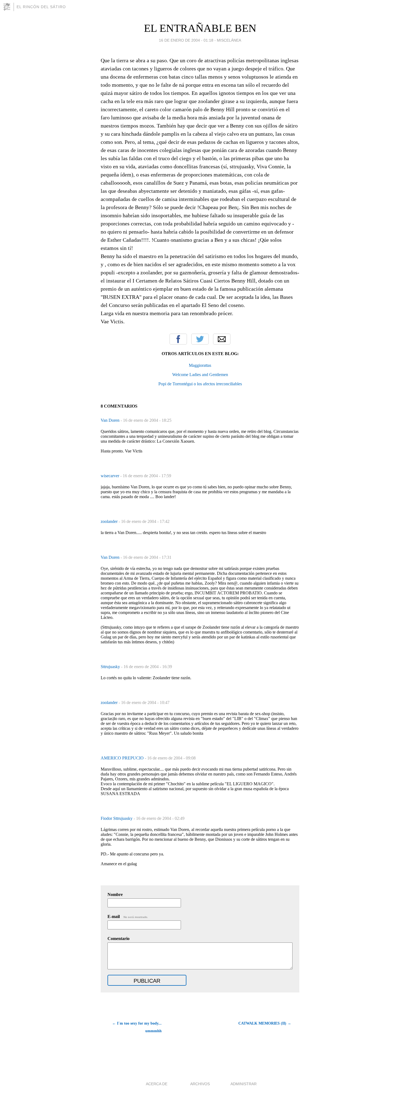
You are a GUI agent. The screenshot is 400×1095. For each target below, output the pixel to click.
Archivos (200, 1084)
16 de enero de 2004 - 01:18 (186, 40)
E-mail (127, 916)
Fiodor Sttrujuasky (117, 818)
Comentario (118, 938)
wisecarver (110, 475)
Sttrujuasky (111, 666)
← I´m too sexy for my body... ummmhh (137, 1027)
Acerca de (156, 1084)
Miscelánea (229, 40)
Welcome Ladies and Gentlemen (200, 374)
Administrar (243, 1084)
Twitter (200, 339)
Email (221, 339)
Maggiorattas (200, 365)
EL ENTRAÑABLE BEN (200, 28)
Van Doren (111, 420)
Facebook (178, 339)
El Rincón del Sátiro (41, 7)
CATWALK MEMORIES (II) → (264, 1023)
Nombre (115, 894)
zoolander (110, 521)
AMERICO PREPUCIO (123, 758)
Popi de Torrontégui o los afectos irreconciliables (200, 383)
